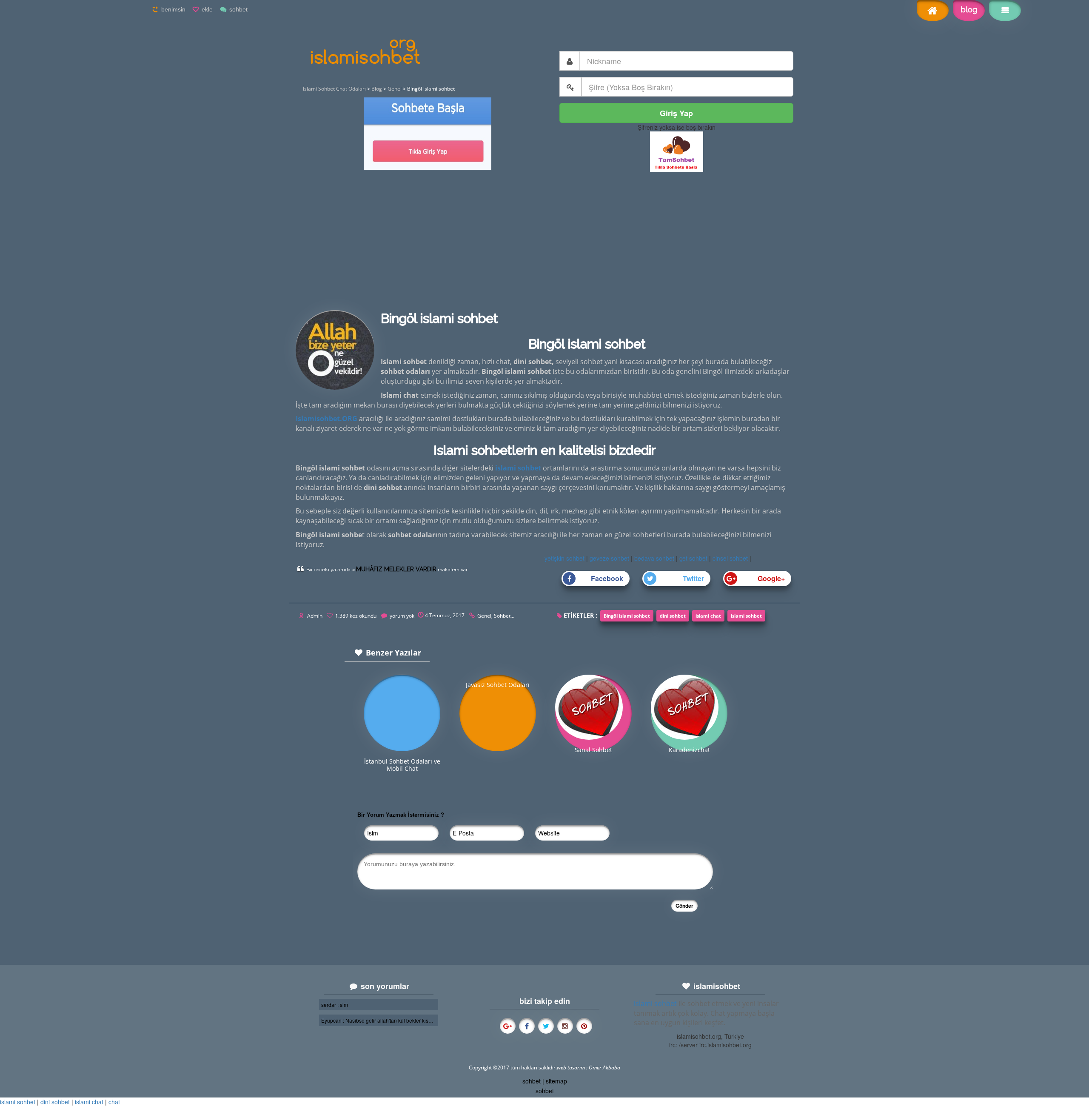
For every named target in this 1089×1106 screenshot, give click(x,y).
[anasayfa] (933, 11)
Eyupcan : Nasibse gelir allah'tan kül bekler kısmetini (378, 1020)
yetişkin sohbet (564, 558)
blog (969, 9)
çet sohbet (693, 558)
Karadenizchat (689, 750)
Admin (314, 615)
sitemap (556, 1081)
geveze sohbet (609, 558)
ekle (207, 9)
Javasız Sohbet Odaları (498, 685)
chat (114, 1101)
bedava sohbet (654, 558)
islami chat (708, 616)
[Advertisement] (544, 244)
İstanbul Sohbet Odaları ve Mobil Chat (402, 764)
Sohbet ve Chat (512, 615)
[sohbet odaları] (676, 151)
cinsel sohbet (730, 558)
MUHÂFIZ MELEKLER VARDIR (396, 569)
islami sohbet (746, 616)
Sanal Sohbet (593, 750)
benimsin (173, 9)
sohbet (238, 9)
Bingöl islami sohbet (627, 616)
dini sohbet (673, 616)
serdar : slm (334, 1004)
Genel (484, 615)
